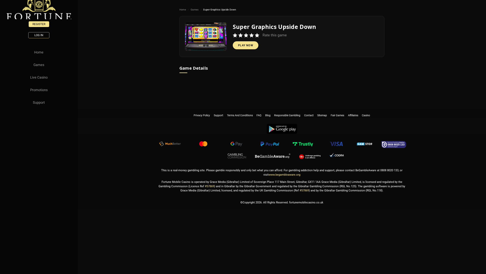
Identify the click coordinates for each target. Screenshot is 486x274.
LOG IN (38, 35)
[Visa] (336, 144)
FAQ (259, 111)
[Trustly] (302, 144)
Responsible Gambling (287, 111)
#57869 (209, 186)
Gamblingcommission (237, 156)
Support (39, 102)
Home (38, 52)
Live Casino (39, 77)
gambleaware (272, 156)
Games (38, 65)
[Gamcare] (393, 144)
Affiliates (353, 111)
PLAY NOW (245, 45)
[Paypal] (269, 144)
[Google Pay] (236, 144)
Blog (267, 111)
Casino (366, 111)
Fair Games (337, 111)
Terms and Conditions (240, 111)
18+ (310, 156)
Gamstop (365, 144)
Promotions (39, 90)
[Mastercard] (203, 144)
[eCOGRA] (336, 156)
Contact (309, 111)
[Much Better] (170, 144)
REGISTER (38, 24)
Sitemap (322, 111)
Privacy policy (202, 111)
